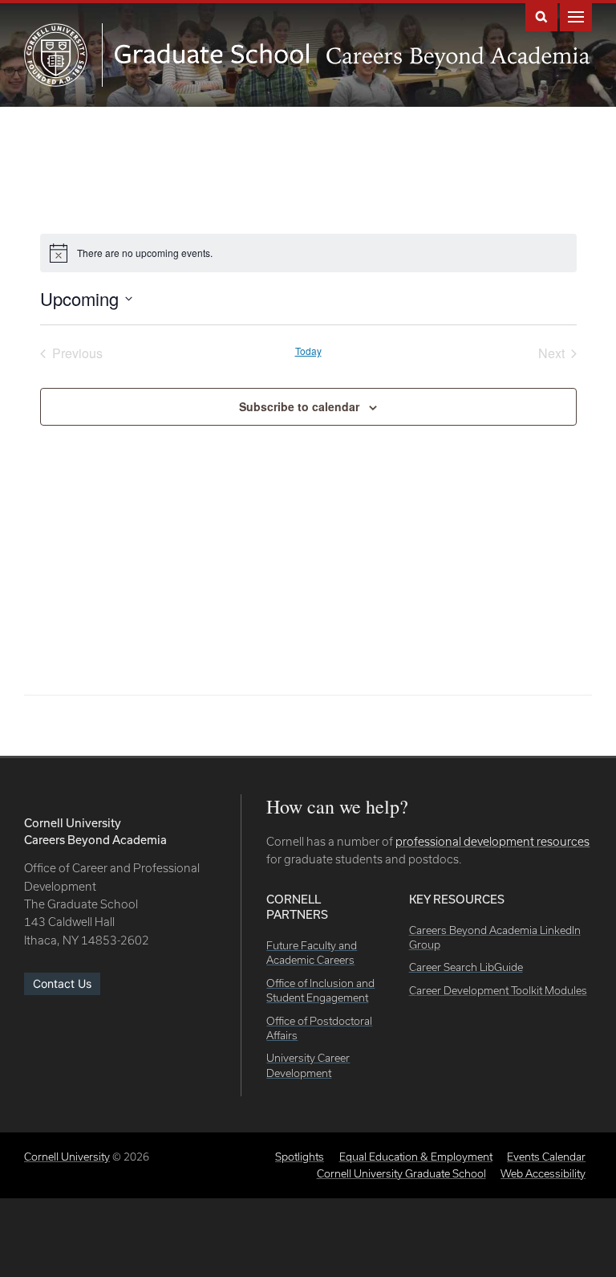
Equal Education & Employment (415, 1156)
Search (541, 15)
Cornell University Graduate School (401, 1173)
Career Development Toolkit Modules (498, 990)
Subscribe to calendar (299, 406)
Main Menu (576, 15)
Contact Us (62, 983)
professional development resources (492, 841)
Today (308, 351)
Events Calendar (546, 1156)
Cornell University (67, 1156)
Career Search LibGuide (466, 967)
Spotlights (299, 1156)
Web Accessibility (543, 1173)
